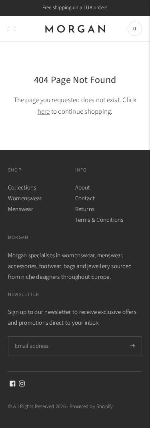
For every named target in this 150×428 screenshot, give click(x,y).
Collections (22, 187)
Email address (31, 336)
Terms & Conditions (99, 220)
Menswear (20, 209)
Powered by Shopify (91, 406)
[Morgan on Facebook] (13, 385)
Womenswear (25, 198)
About (82, 187)
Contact (85, 198)
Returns (85, 209)
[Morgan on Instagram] (22, 385)
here (44, 111)
